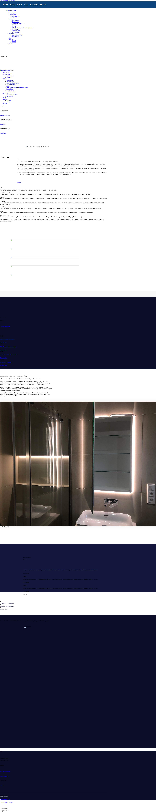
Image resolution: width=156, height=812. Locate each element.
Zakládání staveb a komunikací (8, 347)
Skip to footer (11, 0)
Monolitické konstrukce (6, 362)
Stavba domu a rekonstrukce (7, 339)
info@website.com (5, 115)
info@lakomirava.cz (5, 771)
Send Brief (3, 124)
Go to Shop (3, 133)
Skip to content (4, 0)
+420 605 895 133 (5, 776)
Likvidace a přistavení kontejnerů (8, 354)
